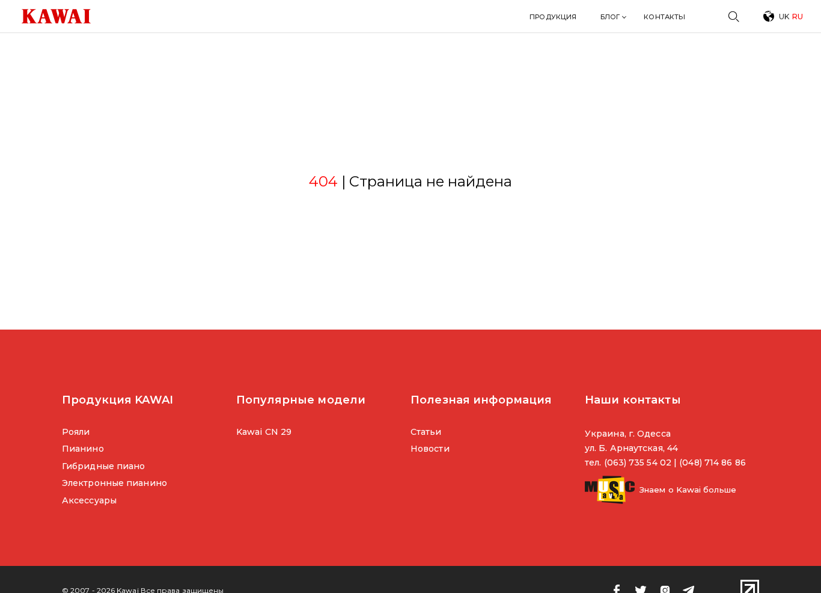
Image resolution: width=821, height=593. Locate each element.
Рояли (76, 432)
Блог (610, 17)
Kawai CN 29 (263, 432)
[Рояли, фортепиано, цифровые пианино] (56, 16)
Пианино (83, 448)
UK (784, 16)
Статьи (426, 432)
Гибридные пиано (103, 466)
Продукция (553, 17)
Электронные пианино (114, 483)
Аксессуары (89, 500)
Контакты (664, 17)
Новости (430, 448)
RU (797, 16)
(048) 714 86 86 (712, 462)
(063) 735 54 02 (637, 462)
